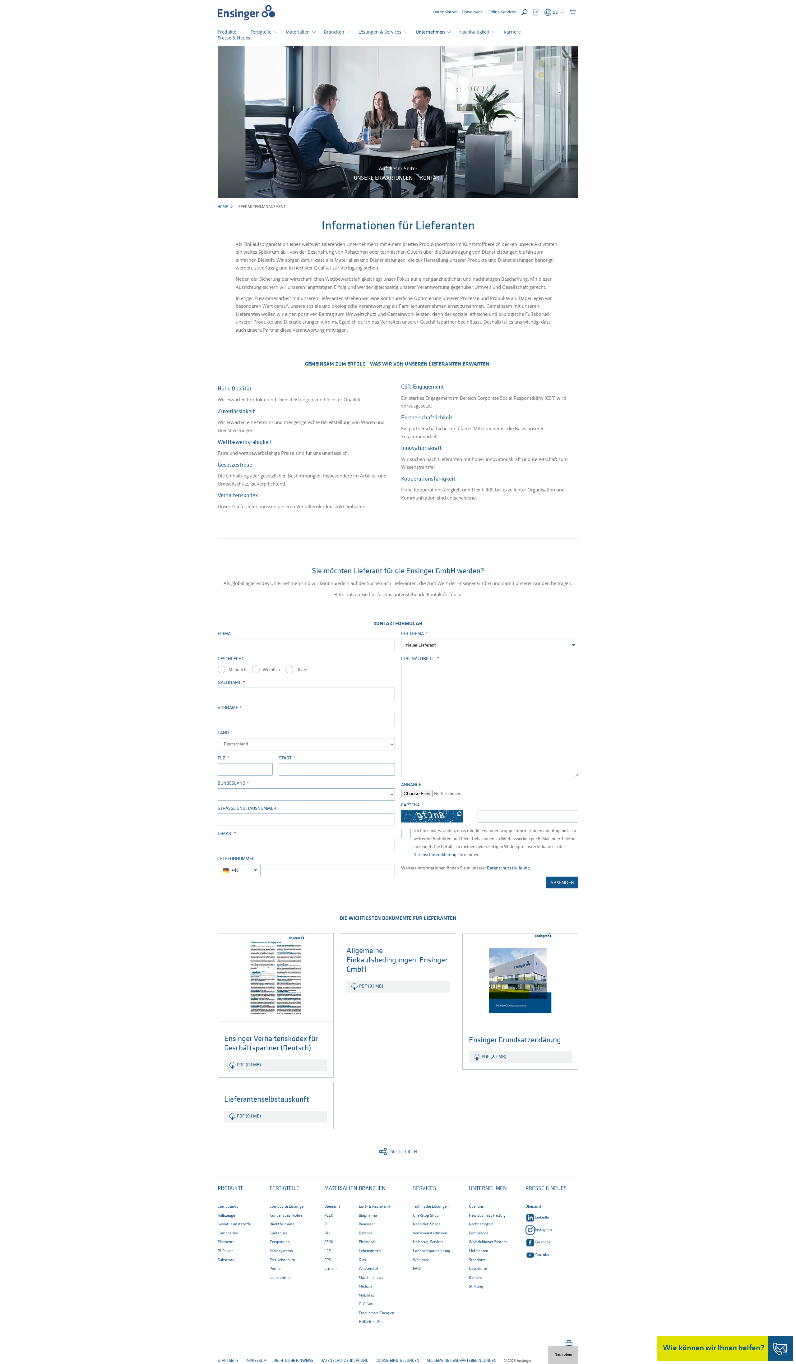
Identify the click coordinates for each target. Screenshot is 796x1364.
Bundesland (231, 783)
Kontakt (431, 178)
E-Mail (225, 834)
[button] (572, 12)
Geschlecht (231, 659)
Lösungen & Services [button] (380, 32)
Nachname (229, 682)
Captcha (410, 805)
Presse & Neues (234, 38)
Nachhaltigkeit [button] (474, 32)
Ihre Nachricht (418, 659)
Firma (224, 634)
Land (223, 733)
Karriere (512, 32)
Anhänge (411, 785)
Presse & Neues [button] (546, 1188)
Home (223, 207)
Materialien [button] (298, 32)
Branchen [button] (334, 32)
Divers (302, 670)
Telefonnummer (236, 859)
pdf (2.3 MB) (494, 1057)
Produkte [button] (227, 32)
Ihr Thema (412, 634)
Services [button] (424, 1188)
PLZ (221, 758)
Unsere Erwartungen (383, 178)
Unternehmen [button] (430, 32)
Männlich (237, 670)
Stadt (285, 758)
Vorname (228, 708)
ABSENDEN (562, 882)
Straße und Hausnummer (247, 808)
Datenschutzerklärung (435, 855)
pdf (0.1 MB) (249, 1065)
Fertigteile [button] (261, 32)
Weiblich (271, 670)
